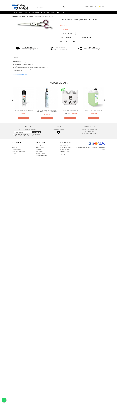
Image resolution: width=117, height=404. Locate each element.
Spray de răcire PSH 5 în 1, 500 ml (24, 110)
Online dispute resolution (42, 155)
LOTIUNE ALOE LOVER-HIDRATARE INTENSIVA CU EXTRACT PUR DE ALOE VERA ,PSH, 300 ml (47, 110)
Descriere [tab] (15, 57)
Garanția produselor (40, 153)
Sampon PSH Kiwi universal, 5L (93, 110)
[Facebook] (58, 132)
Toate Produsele (17, 12)
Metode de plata (40, 147)
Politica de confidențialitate (18, 151)
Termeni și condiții (16, 149)
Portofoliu (60, 12)
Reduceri (27, 12)
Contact (52, 12)
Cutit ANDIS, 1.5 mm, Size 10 (70, 110)
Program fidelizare (40, 146)
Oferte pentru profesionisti (40, 12)
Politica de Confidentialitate (29, 136)
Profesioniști (39, 149)
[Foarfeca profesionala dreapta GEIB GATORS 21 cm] (34, 24)
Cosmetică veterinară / (22, 16)
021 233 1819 (90, 131)
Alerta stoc (68, 33)
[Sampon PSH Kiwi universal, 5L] (93, 98)
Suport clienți (40, 142)
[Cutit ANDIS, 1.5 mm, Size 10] (70, 98)
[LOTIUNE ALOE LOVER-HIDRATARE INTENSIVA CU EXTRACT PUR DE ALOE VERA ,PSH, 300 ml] (47, 98)
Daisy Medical (16, 142)
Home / (14, 16)
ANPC (37, 157)
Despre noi (14, 147)
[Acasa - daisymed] (20, 7)
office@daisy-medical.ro (90, 133)
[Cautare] (63, 7)
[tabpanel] (34, 24)
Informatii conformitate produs (20, 74)
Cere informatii (77, 42)
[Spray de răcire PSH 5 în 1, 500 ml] (23, 98)
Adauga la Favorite (65, 42)
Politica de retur (39, 151)
